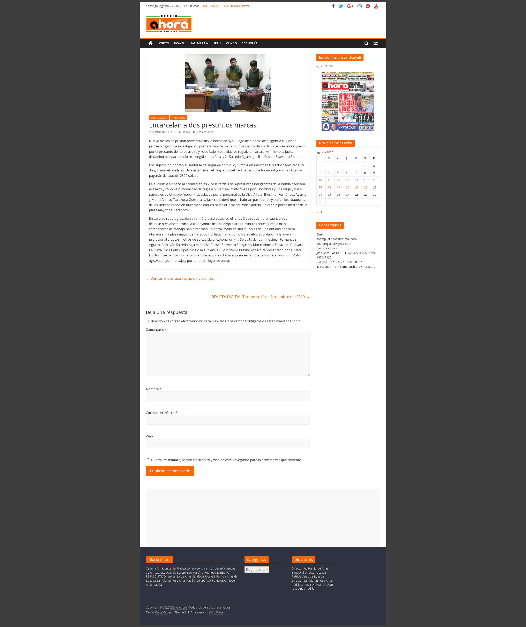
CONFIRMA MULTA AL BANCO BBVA (225, 6)
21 (356, 187)
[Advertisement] (263, 518)
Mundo (231, 43)
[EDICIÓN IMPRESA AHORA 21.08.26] (348, 130)
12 (338, 180)
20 (347, 187)
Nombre (153, 389)
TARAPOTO (178, 117)
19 (338, 187)
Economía (249, 43)
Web (149, 436)
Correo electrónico (161, 412)
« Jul (319, 212)
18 (329, 187)
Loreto (163, 43)
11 (329, 180)
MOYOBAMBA (159, 117)
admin (186, 132)
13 (347, 180)
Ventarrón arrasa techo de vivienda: (180, 278)
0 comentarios (204, 132)
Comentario (156, 329)
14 (356, 180)
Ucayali (180, 43)
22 (365, 187)
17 (320, 187)
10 (320, 180)
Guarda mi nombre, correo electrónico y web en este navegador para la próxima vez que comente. (226, 460)
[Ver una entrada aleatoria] (375, 43)
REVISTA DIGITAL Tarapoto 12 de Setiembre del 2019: (261, 296)
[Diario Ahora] (150, 43)
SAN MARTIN (199, 43)
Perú (217, 43)
